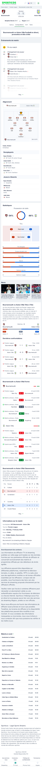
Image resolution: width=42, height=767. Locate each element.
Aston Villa (16, 309)
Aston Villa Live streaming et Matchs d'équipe (16, 544)
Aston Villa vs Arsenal (8, 714)
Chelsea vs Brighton (7, 641)
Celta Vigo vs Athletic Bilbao (10, 697)
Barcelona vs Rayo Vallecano (10, 718)
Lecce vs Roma (6, 701)
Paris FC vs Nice (6, 650)
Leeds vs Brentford (7, 645)
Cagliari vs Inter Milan (8, 688)
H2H (26, 24)
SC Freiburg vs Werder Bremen (11, 654)
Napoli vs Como (6, 675)
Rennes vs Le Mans (7, 662)
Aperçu (11, 24)
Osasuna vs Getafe (7, 705)
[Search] (25, 3)
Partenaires (37, 758)
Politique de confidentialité (26, 759)
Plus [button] (20, 94)
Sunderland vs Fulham (8, 637)
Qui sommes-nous (6, 759)
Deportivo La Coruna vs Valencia (11, 680)
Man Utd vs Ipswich (7, 671)
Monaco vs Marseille (8, 684)
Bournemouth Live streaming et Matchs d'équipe (17, 540)
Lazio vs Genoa (6, 693)
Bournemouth (7, 309)
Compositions (19, 24)
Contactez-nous (15, 759)
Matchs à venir (7, 634)
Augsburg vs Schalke (8, 667)
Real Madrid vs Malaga (8, 658)
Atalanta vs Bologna (7, 709)
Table (31, 24)
